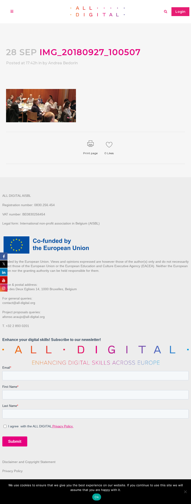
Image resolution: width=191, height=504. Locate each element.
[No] (185, 491)
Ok (97, 497)
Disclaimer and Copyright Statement (28, 462)
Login (180, 12)
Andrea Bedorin (63, 63)
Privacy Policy (12, 471)
